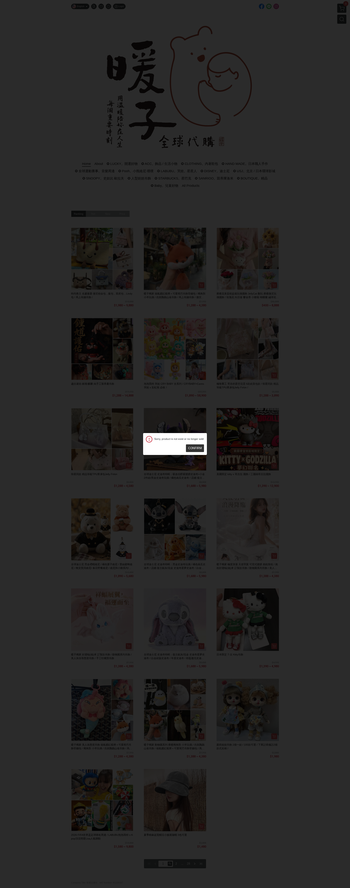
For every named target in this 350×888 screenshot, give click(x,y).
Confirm (195, 448)
